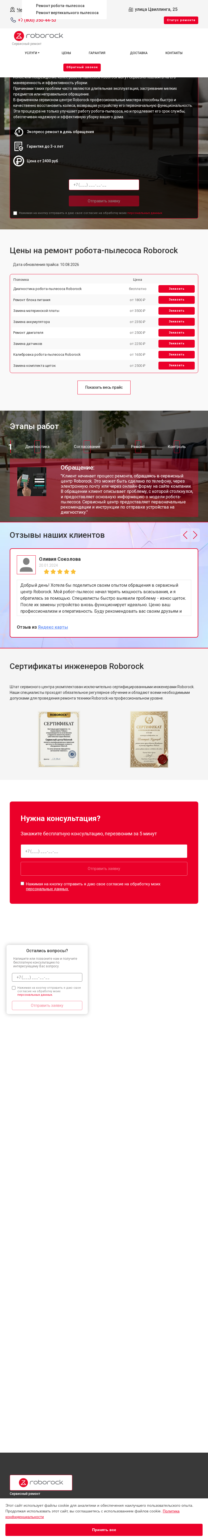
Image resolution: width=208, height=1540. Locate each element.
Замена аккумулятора (31, 322)
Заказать (177, 289)
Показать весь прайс (104, 387)
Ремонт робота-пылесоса (60, 6)
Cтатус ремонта (181, 20)
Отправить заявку (104, 201)
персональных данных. (145, 213)
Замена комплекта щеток (34, 366)
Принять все (104, 1530)
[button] (185, 535)
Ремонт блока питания (31, 300)
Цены (66, 53)
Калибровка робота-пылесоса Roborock (47, 354)
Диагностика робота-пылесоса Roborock (47, 289)
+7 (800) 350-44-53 (37, 20)
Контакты (174, 53)
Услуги (31, 53)
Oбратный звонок (82, 67)
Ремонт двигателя (28, 333)
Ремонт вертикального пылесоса (67, 13)
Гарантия (97, 53)
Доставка (139, 53)
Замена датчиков (27, 344)
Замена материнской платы (36, 311)
